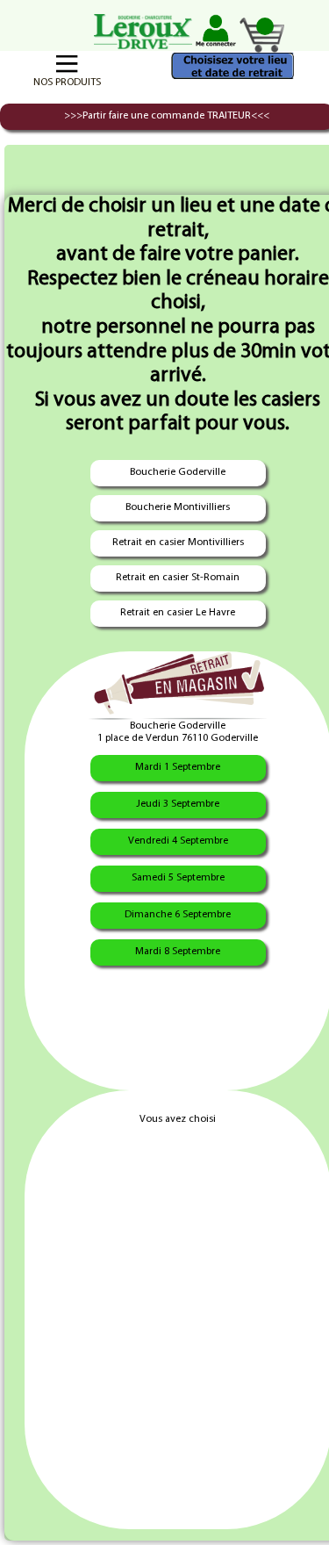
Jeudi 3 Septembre (177, 804)
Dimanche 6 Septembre (178, 914)
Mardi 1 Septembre (177, 767)
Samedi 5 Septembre (178, 878)
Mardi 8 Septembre (177, 951)
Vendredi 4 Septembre (178, 841)
